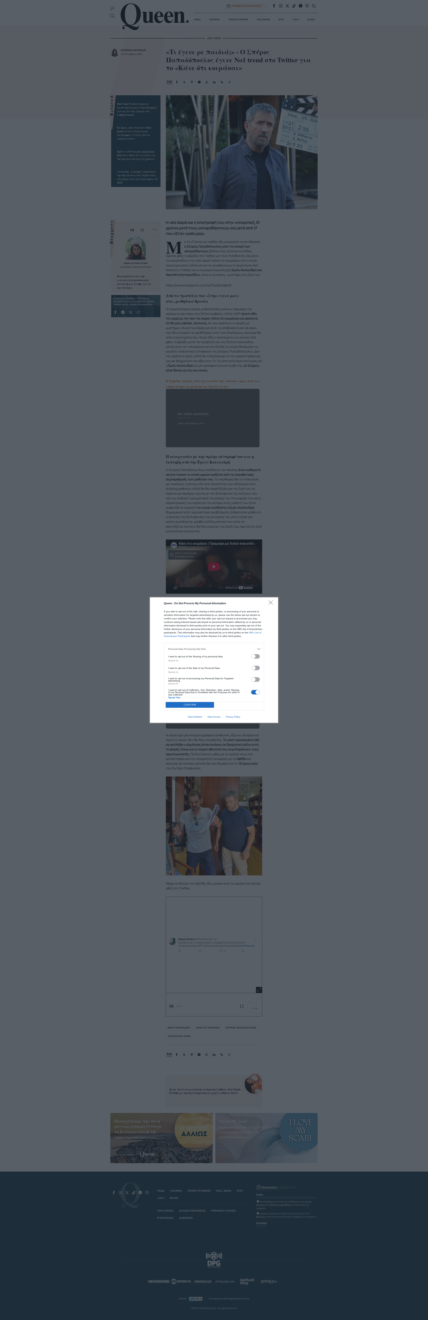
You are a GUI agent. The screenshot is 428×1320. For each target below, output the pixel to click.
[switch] (255, 656)
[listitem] (214, 649)
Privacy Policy (233, 716)
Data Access (214, 716)
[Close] (272, 603)
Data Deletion (195, 716)
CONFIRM (190, 705)
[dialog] (214, 660)
